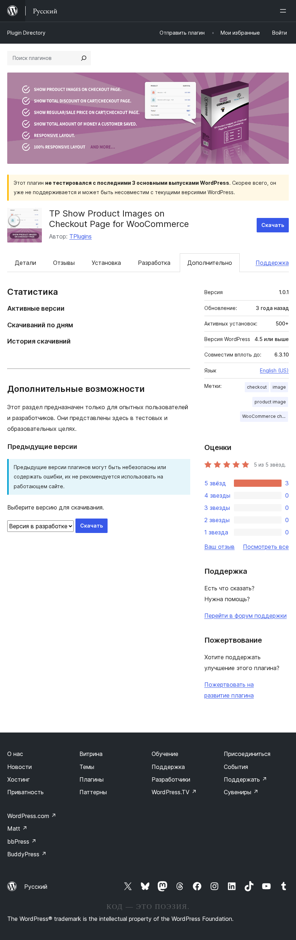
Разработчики (171, 779)
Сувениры (241, 792)
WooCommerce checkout (265, 416)
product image (270, 402)
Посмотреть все (266, 546)
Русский (35, 886)
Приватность (25, 792)
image (279, 387)
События (236, 766)
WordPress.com (31, 815)
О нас (15, 753)
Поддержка (272, 262)
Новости (19, 766)
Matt (17, 828)
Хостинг (18, 779)
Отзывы (64, 262)
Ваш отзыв (219, 546)
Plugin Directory (26, 33)
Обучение (165, 753)
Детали (25, 262)
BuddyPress (27, 854)
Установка (106, 262)
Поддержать (245, 779)
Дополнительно (209, 262)
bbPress (21, 841)
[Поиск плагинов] (84, 58)
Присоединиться (247, 753)
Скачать (272, 225)
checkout (257, 387)
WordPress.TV (174, 792)
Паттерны (93, 792)
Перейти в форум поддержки (245, 615)
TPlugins (80, 236)
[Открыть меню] (284, 11)
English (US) (274, 370)
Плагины (91, 779)
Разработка (154, 262)
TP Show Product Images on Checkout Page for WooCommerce (119, 218)
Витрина (91, 753)
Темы (86, 766)
